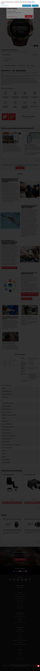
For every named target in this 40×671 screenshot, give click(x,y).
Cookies (30, 2)
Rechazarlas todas (35, 5)
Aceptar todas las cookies (27, 5)
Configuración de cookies (4, 5)
